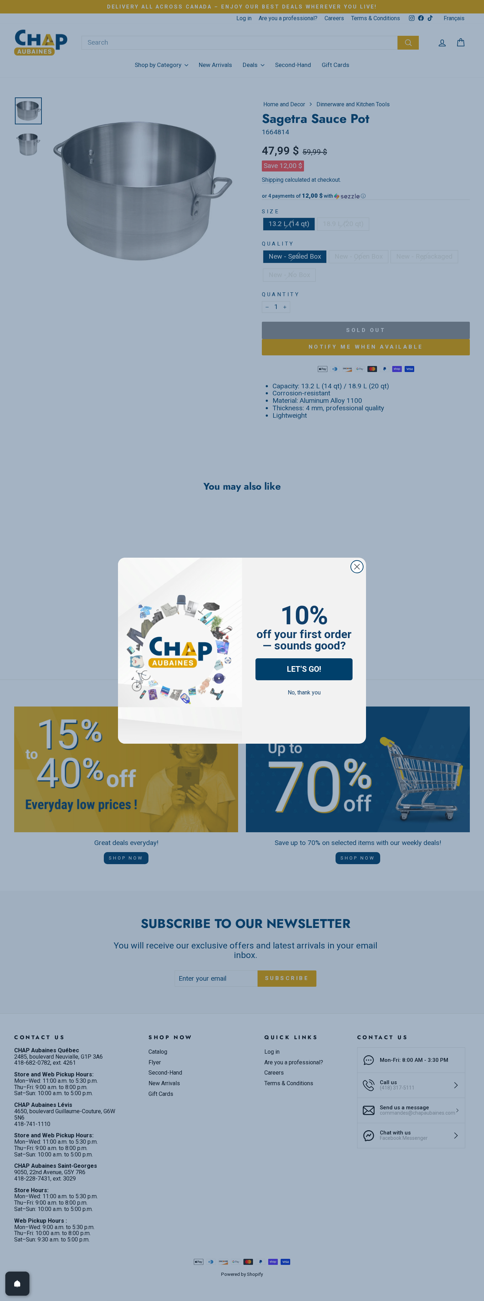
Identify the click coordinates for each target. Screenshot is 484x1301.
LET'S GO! (304, 669)
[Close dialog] (357, 567)
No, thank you (304, 692)
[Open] (17, 1284)
